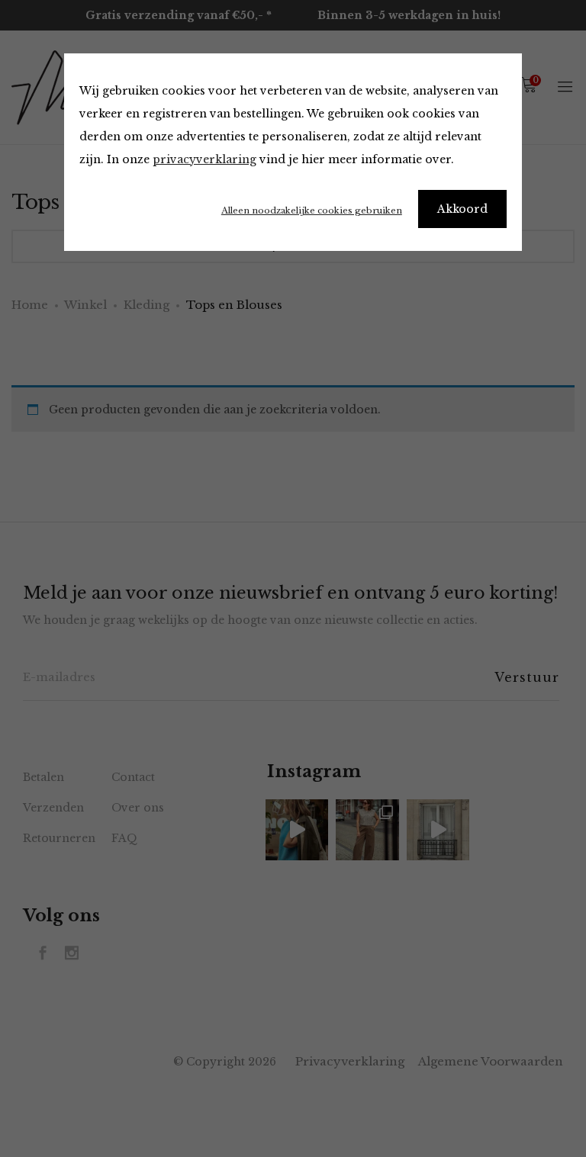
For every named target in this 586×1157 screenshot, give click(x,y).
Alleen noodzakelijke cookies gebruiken (311, 210)
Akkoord (462, 209)
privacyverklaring (204, 159)
